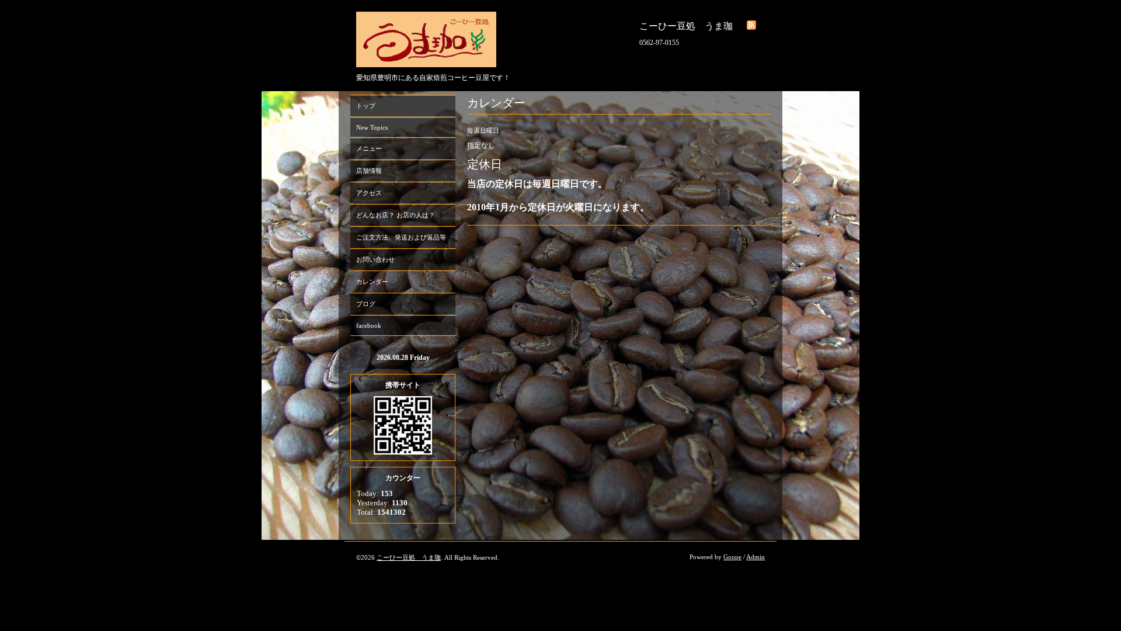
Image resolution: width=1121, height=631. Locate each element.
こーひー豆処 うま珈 (409, 557)
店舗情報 (369, 170)
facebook (368, 325)
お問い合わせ (375, 259)
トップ (365, 105)
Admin (755, 556)
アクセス (369, 192)
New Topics (372, 127)
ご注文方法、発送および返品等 (401, 237)
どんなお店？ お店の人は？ (395, 215)
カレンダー (372, 281)
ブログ (365, 303)
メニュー (369, 148)
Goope (732, 556)
